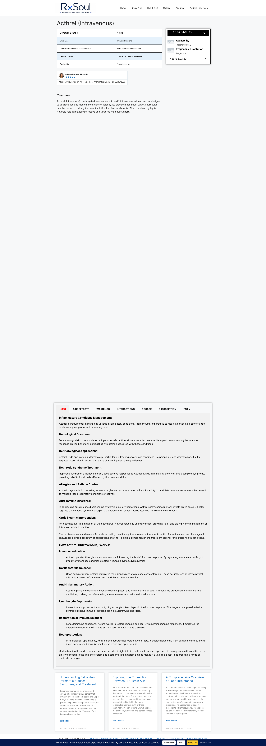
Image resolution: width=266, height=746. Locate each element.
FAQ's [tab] (186, 409)
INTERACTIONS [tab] (126, 409)
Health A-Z (152, 8)
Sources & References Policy (104, 738)
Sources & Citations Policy (170, 738)
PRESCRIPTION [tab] (167, 409)
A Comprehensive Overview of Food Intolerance (185, 678)
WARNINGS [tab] (103, 409)
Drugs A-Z (136, 8)
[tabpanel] (133, 540)
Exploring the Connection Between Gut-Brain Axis (130, 678)
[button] (188, 59)
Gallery (166, 8)
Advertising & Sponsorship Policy (137, 738)
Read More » (65, 721)
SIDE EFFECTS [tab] (81, 409)
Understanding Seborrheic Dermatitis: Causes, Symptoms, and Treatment (78, 680)
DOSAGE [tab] (147, 409)
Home (123, 8)
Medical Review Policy (196, 738)
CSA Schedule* (179, 59)
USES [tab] (63, 409)
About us (180, 8)
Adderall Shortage (199, 8)
